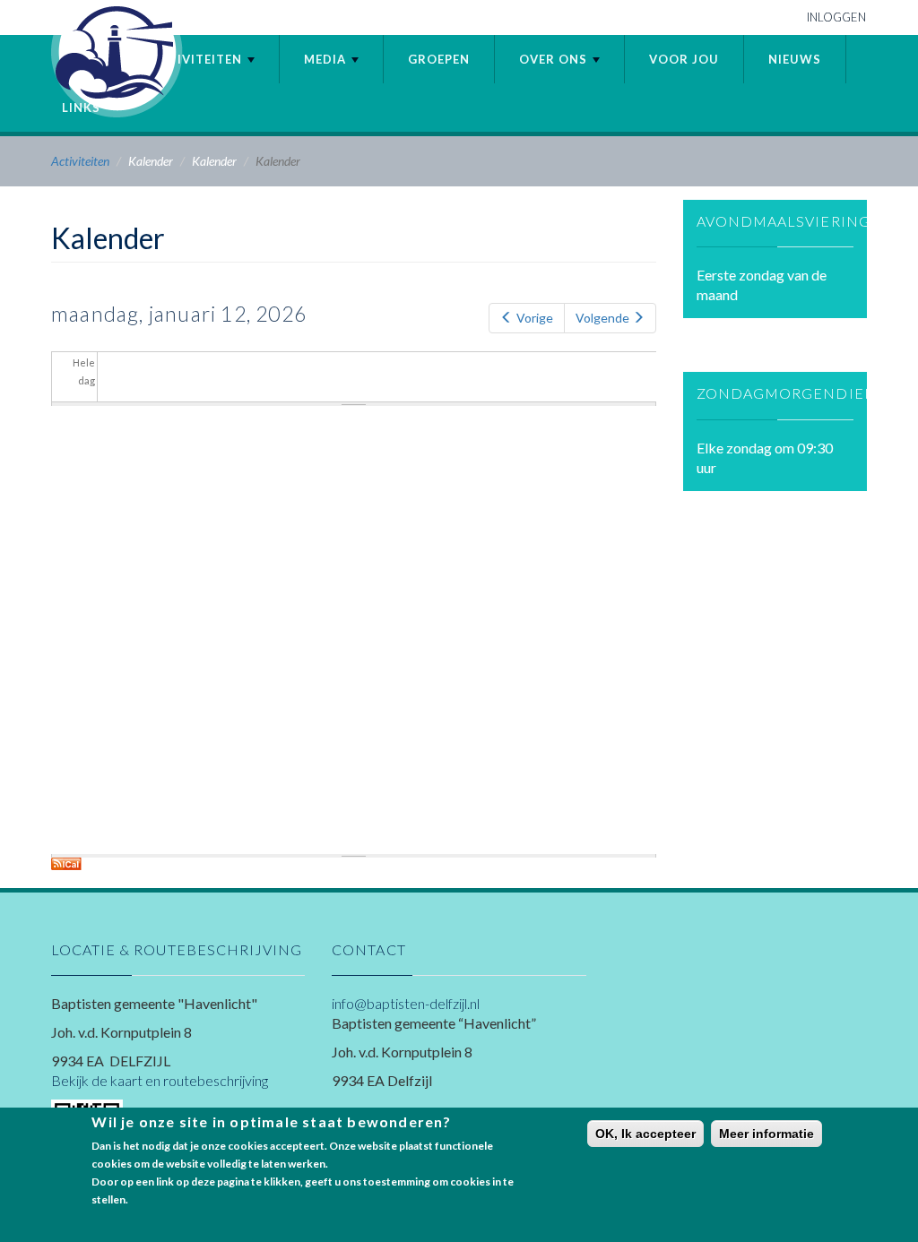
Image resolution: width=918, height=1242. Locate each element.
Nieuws (794, 59)
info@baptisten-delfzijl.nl (406, 1003)
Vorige (534, 317)
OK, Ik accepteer (645, 1133)
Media (327, 59)
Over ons (555, 59)
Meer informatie (766, 1133)
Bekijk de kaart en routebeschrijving (159, 1080)
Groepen (439, 59)
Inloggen (836, 17)
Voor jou (684, 59)
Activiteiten (198, 59)
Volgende (602, 317)
